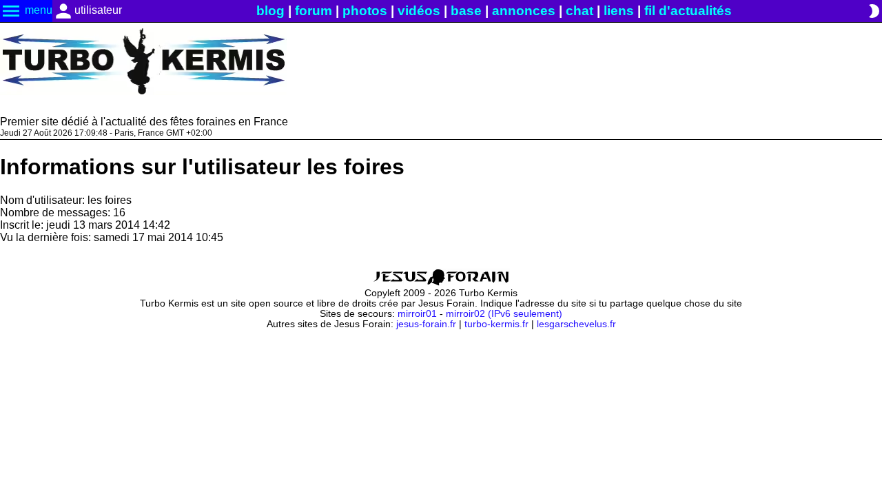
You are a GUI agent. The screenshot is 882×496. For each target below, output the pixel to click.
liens (619, 10)
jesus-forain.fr (426, 324)
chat (579, 10)
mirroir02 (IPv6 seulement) (504, 314)
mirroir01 (417, 314)
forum (313, 10)
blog (270, 10)
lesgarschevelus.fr (576, 324)
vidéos (419, 10)
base (466, 10)
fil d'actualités (688, 10)
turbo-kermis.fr (496, 324)
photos (364, 10)
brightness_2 (873, 11)
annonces (523, 10)
